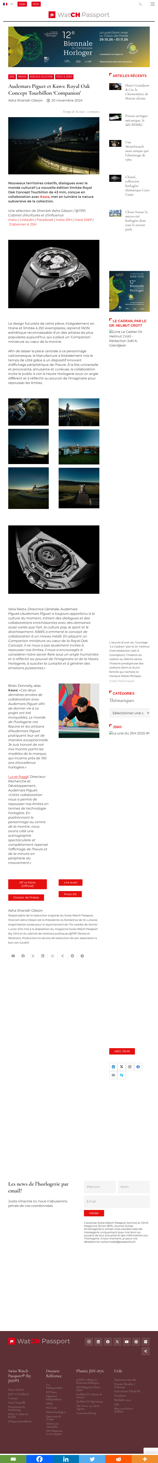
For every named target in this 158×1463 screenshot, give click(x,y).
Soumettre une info (125, 1379)
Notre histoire (16, 1389)
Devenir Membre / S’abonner (124, 1385)
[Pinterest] (136, 1342)
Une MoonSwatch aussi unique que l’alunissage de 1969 (137, 151)
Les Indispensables (54, 1386)
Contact (13, 1398)
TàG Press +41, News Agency (88, 1407)
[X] (121, 1067)
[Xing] (146, 1351)
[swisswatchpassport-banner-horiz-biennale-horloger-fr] (79, 47)
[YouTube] (127, 1342)
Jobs (116, 1404)
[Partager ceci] (23, 956)
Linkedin (27, 220)
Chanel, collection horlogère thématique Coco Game (137, 185)
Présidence (120, 1395)
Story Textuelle (17, 1402)
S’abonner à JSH (22, 224)
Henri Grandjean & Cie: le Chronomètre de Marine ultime (137, 91)
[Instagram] (130, 1067)
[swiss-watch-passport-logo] (79, 14)
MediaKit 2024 (122, 1400)
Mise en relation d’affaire (123, 1410)
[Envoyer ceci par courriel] (13, 956)
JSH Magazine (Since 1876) (88, 1388)
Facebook (45, 220)
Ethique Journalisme (20, 1421)
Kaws (44, 197)
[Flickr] (146, 1342)
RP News (51, 1392)
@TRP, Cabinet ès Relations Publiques (87, 1381)
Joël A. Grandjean (18, 1394)
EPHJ (49, 1403)
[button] (8, 4)
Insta (12, 220)
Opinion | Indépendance (54, 1397)
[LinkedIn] (113, 1067)
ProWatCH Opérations (89, 1401)
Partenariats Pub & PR (127, 1391)
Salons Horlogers (56, 1412)
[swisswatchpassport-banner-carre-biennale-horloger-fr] (129, 291)
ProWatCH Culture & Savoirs (89, 1396)
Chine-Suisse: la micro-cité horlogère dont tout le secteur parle (136, 220)
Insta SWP (83, 220)
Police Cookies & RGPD (18, 1415)
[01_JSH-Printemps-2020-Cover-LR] (129, 885)
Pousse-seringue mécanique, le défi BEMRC (136, 120)
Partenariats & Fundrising (16, 1408)
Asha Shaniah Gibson (25, 100)
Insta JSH (64, 220)
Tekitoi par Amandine (52, 1425)
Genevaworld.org (86, 1413)
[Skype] (121, 1075)
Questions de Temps (53, 1418)
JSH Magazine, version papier (54, 1432)
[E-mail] (113, 1075)
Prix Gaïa (51, 1407)
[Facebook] (138, 1067)
